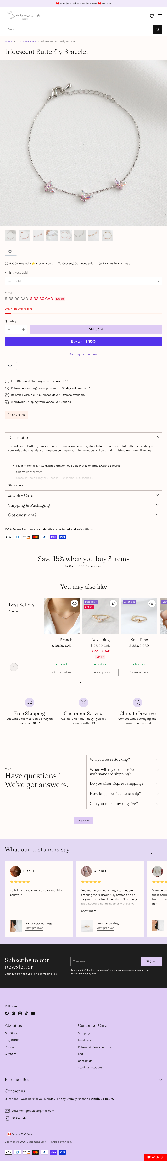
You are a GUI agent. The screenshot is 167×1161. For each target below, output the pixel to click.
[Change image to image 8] (107, 235)
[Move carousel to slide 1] (80, 682)
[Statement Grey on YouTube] (33, 1014)
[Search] (157, 29)
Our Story (11, 1033)
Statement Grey (36, 1141)
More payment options (83, 354)
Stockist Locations (90, 1067)
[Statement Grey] (25, 16)
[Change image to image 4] (52, 235)
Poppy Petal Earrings (38, 923)
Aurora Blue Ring (108, 923)
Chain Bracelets (26, 41)
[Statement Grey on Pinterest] (13, 1014)
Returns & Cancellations (94, 1047)
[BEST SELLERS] (14, 667)
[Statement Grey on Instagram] (20, 1014)
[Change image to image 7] (93, 235)
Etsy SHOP (12, 1040)
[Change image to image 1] (10, 235)
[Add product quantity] (23, 329)
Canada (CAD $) (21, 1134)
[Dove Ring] (100, 616)
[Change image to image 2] (24, 235)
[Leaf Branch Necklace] (62, 616)
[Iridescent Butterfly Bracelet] (83, 143)
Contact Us (85, 1061)
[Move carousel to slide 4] (160, 853)
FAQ (80, 1054)
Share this (19, 414)
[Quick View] (74, 603)
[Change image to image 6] (80, 235)
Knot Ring (139, 639)
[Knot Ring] (139, 616)
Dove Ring (100, 639)
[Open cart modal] (151, 16)
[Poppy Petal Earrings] (16, 926)
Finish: (16, 272)
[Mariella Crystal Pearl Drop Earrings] (158, 925)
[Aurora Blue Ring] (87, 926)
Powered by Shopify (60, 1141)
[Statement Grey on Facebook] (6, 1014)
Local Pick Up (86, 1040)
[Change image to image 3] (38, 235)
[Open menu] (159, 16)
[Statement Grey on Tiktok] (26, 1014)
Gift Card (10, 1054)
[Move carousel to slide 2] (83, 682)
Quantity (10, 321)
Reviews (10, 1047)
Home (8, 41)
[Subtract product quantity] (8, 329)
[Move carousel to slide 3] (86, 682)
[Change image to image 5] (66, 235)
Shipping (84, 1033)
